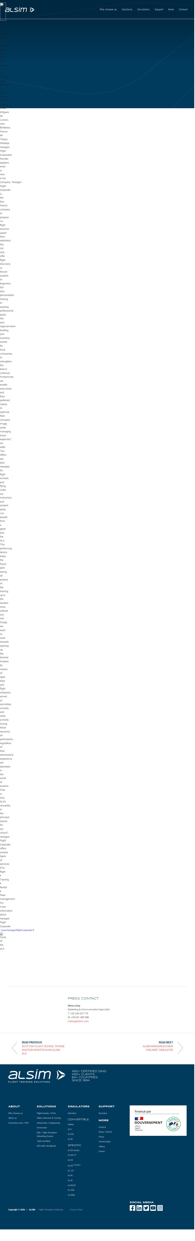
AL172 (71, 1170)
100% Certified (43, 1141)
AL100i (71, 1190)
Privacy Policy (76, 1209)
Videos (102, 1146)
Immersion (42, 1128)
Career (102, 1151)
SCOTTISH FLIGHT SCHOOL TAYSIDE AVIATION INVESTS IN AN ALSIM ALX (43, 1050)
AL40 (70, 1175)
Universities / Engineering (48, 1123)
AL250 (71, 1134)
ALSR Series (73, 1150)
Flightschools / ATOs (46, 1113)
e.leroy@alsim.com (78, 1021)
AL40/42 (72, 1185)
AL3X (70, 1139)
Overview (72, 1113)
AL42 (70, 1180)
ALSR (70, 1160)
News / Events (105, 1132)
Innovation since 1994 (18, 1123)
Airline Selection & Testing (49, 1118)
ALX (70, 1129)
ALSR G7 (72, 1155)
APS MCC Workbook (46, 1146)
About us (12, 1118)
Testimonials (104, 1141)
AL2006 (71, 1195)
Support (159, 9)
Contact (183, 9)
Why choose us (15, 1113)
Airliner (71, 1124)
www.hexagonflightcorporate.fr (17, 930)
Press (101, 1137)
